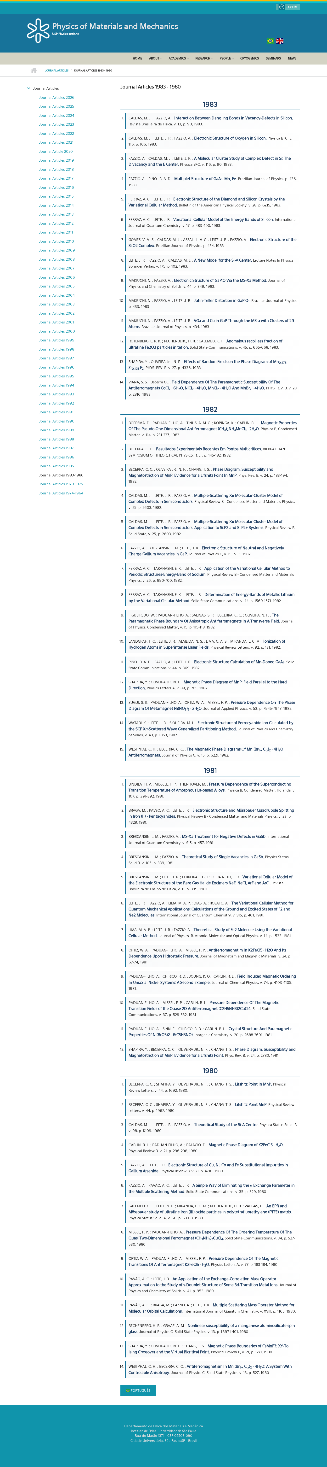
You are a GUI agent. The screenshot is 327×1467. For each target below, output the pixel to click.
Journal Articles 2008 (57, 259)
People (225, 58)
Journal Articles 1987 (56, 448)
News (292, 58)
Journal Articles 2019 (56, 160)
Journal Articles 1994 (56, 385)
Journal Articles (56, 70)
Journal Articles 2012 (56, 223)
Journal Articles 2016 (56, 187)
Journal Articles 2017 (56, 178)
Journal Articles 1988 (56, 439)
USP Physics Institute (65, 33)
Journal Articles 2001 (56, 322)
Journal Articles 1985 (56, 466)
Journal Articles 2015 (56, 196)
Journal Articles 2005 (57, 286)
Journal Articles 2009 (57, 250)
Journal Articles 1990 (56, 421)
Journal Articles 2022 (56, 133)
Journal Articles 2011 (56, 232)
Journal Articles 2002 (56, 313)
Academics (177, 58)
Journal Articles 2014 (56, 205)
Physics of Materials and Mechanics (115, 26)
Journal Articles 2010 (56, 241)
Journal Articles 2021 (56, 142)
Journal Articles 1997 (56, 358)
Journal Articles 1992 (56, 403)
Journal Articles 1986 (56, 457)
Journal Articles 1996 (56, 367)
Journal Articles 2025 (56, 106)
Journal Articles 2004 (57, 295)
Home (137, 58)
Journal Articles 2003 (57, 304)
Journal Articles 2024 (56, 115)
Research (202, 58)
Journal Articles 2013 (56, 214)
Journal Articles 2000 (57, 331)
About (154, 58)
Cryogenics (249, 58)
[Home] (39, 30)
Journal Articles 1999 (56, 340)
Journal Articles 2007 (56, 268)
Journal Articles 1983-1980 (61, 475)
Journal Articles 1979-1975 (61, 484)
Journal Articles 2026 (56, 97)
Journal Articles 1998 (56, 349)
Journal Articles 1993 (56, 394)
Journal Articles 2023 (56, 124)
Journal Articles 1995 (56, 376)
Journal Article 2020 (56, 151)
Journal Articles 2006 (57, 277)
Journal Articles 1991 (56, 412)
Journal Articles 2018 (56, 169)
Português (140, 1390)
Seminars (273, 58)
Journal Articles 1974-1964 (61, 493)
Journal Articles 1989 (56, 430)
